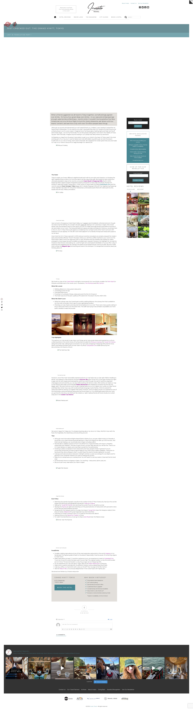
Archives (83, 689)
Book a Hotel (116, 17)
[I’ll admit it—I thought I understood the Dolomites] (108, 668)
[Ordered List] (71, 629)
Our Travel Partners (73, 689)
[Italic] (65, 629)
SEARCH (138, 126)
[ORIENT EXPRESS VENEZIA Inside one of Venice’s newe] (176, 668)
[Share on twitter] (1, 307)
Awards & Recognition (113, 689)
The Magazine (91, 17)
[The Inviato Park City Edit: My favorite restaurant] (85, 668)
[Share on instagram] (1, 304)
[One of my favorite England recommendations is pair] (17, 668)
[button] (62, 324)
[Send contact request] (1, 299)
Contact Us (133, 3)
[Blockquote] (75, 629)
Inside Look (78, 17)
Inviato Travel (93, 706)
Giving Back (101, 689)
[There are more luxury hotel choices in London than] (39, 668)
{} (81, 629)
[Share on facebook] (1, 301)
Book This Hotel (64, 587)
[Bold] (63, 629)
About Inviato (125, 3)
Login (110, 619)
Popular (131, 189)
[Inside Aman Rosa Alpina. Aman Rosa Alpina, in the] (131, 668)
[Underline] (67, 629)
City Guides (104, 17)
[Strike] (69, 629)
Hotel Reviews (65, 17)
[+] (84, 629)
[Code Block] (78, 629)
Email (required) (138, 173)
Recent (140, 189)
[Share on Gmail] (1, 310)
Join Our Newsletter (143, 3)
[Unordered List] (73, 629)
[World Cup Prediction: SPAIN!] (62, 668)
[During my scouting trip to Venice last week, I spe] (153, 668)
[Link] (80, 629)
